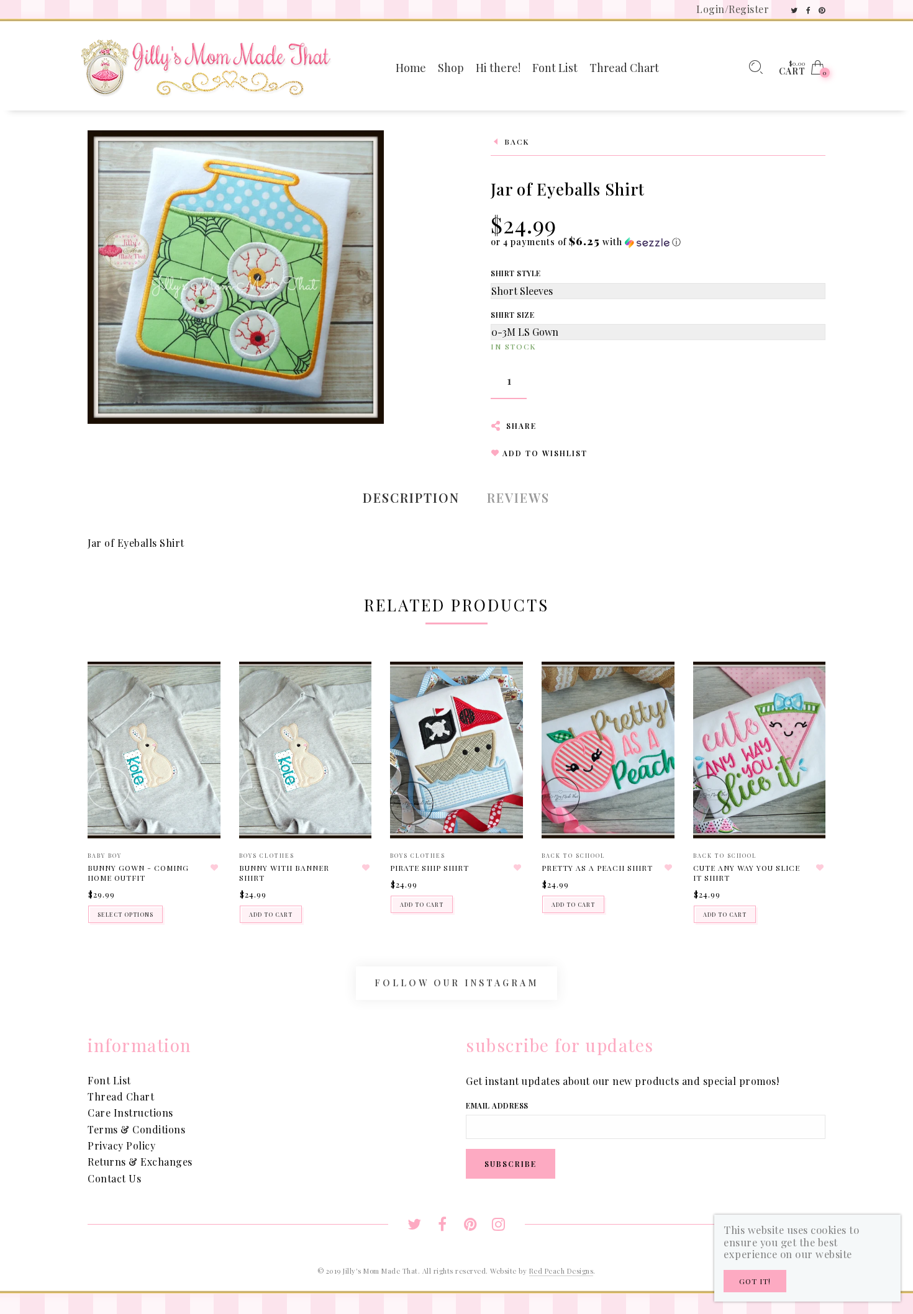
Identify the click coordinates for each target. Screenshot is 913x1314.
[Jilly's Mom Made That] (205, 66)
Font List (109, 1080)
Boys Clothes (266, 855)
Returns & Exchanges (140, 1161)
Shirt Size (512, 315)
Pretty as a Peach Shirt (597, 868)
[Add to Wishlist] (215, 868)
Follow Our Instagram (456, 983)
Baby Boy (105, 855)
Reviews (518, 497)
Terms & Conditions (136, 1129)
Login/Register (732, 9)
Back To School (574, 855)
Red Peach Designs (561, 1271)
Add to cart (271, 914)
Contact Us (114, 1178)
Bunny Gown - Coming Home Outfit (138, 873)
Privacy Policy (121, 1145)
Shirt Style (516, 273)
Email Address (497, 1105)
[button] (586, 241)
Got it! (755, 1281)
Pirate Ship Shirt (429, 868)
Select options (125, 914)
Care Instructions (130, 1112)
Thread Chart (121, 1096)
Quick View (198, 689)
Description (411, 497)
